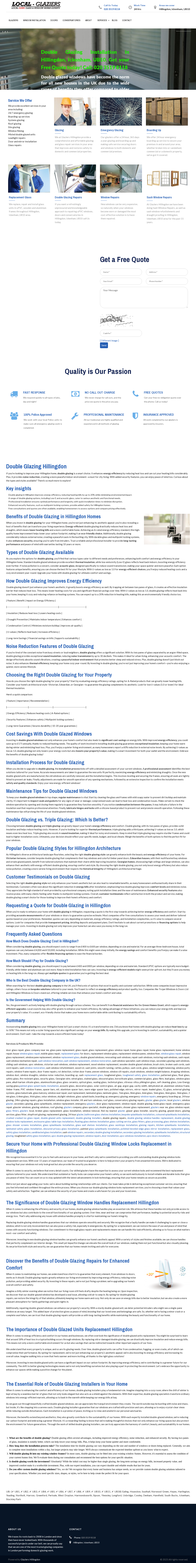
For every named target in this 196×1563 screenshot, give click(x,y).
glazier (148, 1100)
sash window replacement (77, 1060)
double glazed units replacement (58, 1118)
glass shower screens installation (23, 1125)
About (88, 20)
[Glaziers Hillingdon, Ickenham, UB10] (37, 5)
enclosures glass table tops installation (54, 1121)
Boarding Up (154, 130)
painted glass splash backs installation (39, 1085)
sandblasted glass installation (47, 1132)
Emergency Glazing (112, 130)
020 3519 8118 (112, 9)
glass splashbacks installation (58, 1125)
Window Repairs (110, 197)
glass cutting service (120, 1121)
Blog (114, 20)
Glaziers (13, 20)
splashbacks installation (167, 1132)
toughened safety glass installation (141, 1075)
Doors (54, 20)
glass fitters (12, 1110)
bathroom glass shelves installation (103, 1114)
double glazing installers (89, 1118)
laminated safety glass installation (24, 1128)
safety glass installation (18, 1132)
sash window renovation (50, 1060)
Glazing (59, 130)
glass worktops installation (123, 1125)
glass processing (154, 1121)
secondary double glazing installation (103, 1132)
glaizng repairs (147, 1125)
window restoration (101, 1060)
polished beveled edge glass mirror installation (145, 1128)
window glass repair (30, 1053)
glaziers (177, 1100)
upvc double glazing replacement (68, 1135)
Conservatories (71, 20)
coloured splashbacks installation (172, 1114)
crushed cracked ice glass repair (23, 1118)
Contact (127, 20)
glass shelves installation (176, 1121)
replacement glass (70, 1053)
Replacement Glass (20, 197)
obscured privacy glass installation (61, 1128)
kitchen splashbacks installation (172, 1125)
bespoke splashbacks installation (138, 1114)
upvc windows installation (133, 1135)
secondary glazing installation (138, 1132)
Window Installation (34, 20)
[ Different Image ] (109, 340)
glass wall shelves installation (91, 1125)
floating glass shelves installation (92, 1121)
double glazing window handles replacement (150, 1118)
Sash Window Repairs (159, 197)
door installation (110, 1135)
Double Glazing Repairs (68, 197)
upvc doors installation (158, 1135)
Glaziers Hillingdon (30, 1559)
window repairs (148, 1096)
